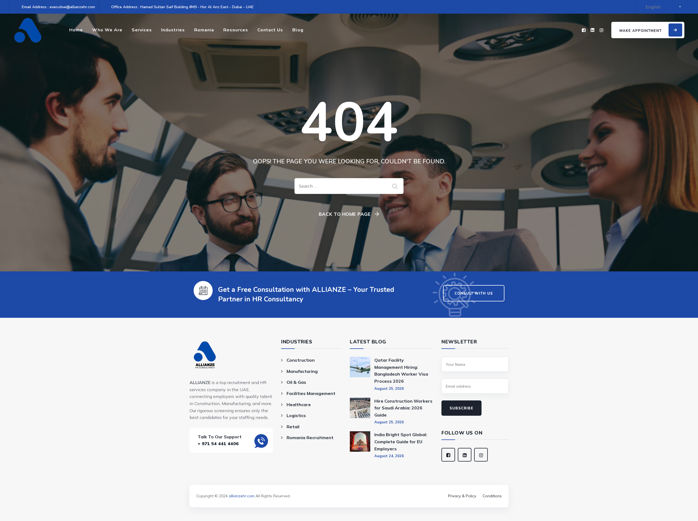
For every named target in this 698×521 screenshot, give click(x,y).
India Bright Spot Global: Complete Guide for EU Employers (400, 441)
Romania (204, 30)
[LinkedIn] (592, 30)
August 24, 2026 (389, 456)
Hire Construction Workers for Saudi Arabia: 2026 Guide (403, 408)
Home (76, 30)
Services (142, 30)
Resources (235, 30)
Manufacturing (302, 371)
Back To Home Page (345, 214)
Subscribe (461, 408)
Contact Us (270, 30)
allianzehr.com (241, 495)
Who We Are (107, 30)
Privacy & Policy (462, 495)
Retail (293, 426)
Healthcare (299, 404)
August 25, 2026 (389, 388)
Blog (297, 30)
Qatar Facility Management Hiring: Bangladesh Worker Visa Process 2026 (401, 370)
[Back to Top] (349, 488)
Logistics (296, 415)
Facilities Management (311, 393)
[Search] (395, 186)
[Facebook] (584, 30)
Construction (301, 360)
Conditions (492, 495)
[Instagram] (601, 30)
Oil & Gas (296, 382)
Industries (173, 30)
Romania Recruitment (310, 437)
